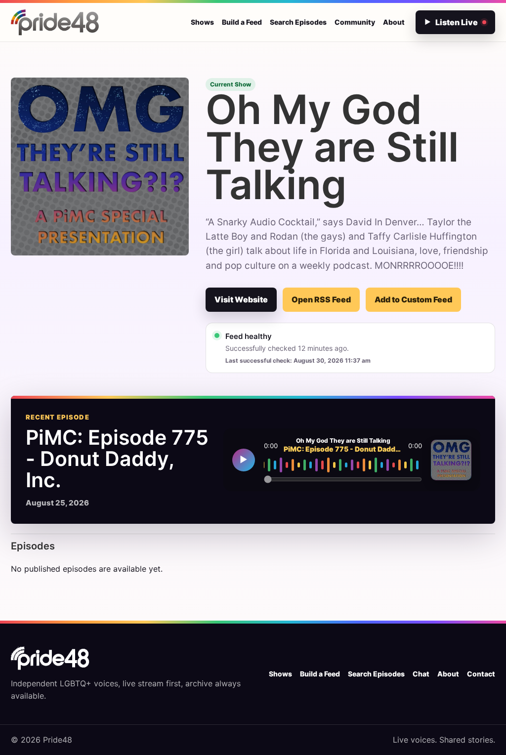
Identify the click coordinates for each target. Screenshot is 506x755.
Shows (202, 22)
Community (355, 22)
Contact (481, 674)
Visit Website (241, 299)
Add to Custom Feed (413, 299)
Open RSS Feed (321, 299)
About (394, 22)
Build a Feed (242, 22)
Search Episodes (298, 22)
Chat (421, 674)
